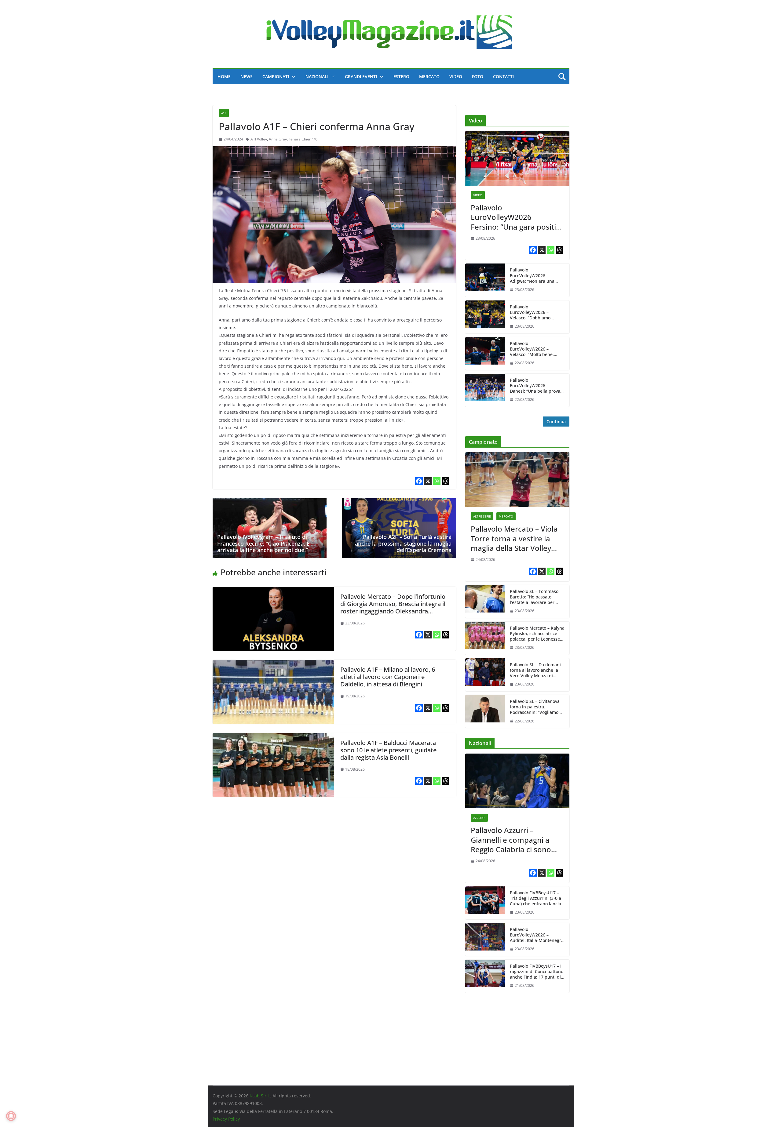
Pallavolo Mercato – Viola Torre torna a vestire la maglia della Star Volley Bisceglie (514, 538)
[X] (428, 481)
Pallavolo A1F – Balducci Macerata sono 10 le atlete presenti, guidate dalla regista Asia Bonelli (388, 750)
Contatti (503, 76)
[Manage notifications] (11, 1116)
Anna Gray (278, 139)
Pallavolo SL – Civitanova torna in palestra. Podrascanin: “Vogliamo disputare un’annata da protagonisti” (535, 707)
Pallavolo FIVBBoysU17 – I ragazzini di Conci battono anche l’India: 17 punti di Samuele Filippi (536, 971)
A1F (223, 113)
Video (455, 76)
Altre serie (482, 516)
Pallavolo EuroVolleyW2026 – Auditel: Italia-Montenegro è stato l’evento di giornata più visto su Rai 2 (537, 935)
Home (224, 76)
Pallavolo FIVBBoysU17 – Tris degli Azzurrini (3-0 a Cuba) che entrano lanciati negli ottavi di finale (537, 898)
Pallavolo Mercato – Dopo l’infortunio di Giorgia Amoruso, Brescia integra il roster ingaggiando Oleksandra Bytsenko (392, 607)
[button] (292, 76)
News (246, 76)
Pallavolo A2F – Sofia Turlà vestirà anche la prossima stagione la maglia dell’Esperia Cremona (403, 543)
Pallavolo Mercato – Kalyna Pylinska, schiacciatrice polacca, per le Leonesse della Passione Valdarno (537, 633)
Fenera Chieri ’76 (303, 139)
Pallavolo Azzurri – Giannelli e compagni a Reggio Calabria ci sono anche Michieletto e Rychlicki (511, 839)
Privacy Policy (226, 1119)
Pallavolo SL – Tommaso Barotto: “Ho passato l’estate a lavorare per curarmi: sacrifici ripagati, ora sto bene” (536, 597)
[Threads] (445, 481)
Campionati (275, 76)
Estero (401, 76)
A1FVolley (258, 139)
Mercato (429, 76)
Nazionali (316, 76)
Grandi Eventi (361, 76)
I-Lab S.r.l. (260, 1096)
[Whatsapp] (436, 481)
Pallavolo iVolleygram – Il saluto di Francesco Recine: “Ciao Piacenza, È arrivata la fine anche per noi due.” (263, 543)
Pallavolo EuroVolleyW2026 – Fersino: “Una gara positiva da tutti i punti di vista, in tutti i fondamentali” (517, 217)
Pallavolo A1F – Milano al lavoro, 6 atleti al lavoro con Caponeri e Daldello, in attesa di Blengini (387, 676)
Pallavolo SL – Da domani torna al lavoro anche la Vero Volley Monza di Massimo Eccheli (535, 670)
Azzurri (479, 818)
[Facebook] (419, 481)
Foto (477, 76)
